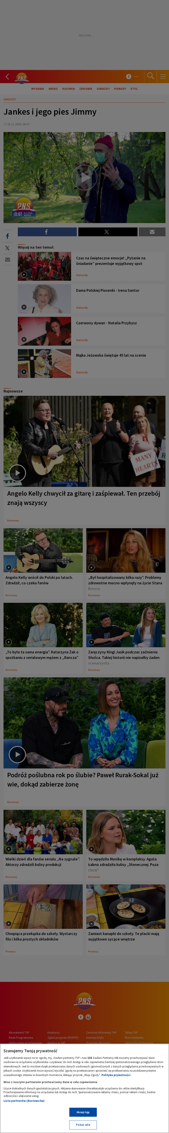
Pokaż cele (83, 1125)
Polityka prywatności (115, 1075)
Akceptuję (83, 1112)
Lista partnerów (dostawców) (24, 1101)
